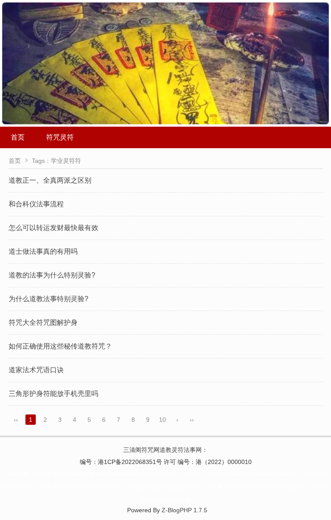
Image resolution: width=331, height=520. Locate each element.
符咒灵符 (60, 137)
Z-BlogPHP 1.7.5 (184, 510)
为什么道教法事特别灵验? (48, 298)
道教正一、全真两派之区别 (50, 180)
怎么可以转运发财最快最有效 (53, 227)
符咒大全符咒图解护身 (43, 322)
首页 (18, 137)
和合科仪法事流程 (36, 204)
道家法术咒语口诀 (36, 370)
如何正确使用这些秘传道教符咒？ (60, 346)
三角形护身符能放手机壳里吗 (53, 393)
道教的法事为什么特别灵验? (52, 275)
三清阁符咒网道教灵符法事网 (162, 449)
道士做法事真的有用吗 (43, 251)
